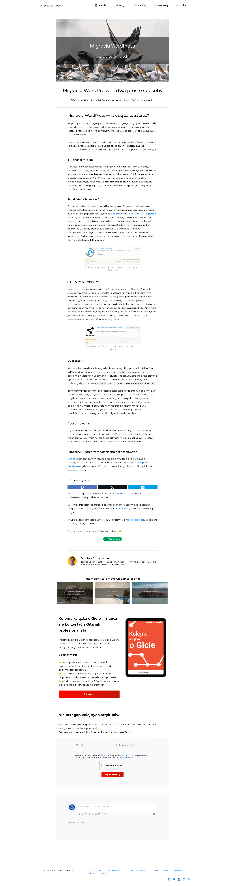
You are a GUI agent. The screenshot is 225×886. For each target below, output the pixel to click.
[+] (112, 814)
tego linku (123, 508)
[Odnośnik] (105, 814)
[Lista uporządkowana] (92, 814)
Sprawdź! (89, 694)
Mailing (91, 873)
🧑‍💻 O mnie (100, 5)
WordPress (124, 100)
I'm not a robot (114, 765)
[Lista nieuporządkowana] (95, 814)
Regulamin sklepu (138, 870)
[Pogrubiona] (79, 814)
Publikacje (178, 870)
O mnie (155, 870)
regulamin (103, 755)
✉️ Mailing (140, 5)
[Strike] (89, 814)
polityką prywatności (127, 757)
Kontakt (103, 873)
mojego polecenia (136, 519)
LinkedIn (73, 458)
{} (108, 814)
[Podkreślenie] (86, 814)
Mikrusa (121, 493)
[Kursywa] (82, 814)
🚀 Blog (120, 5)
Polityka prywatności (115, 870)
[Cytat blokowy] (99, 814)
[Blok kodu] (102, 814)
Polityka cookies (94, 870)
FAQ (166, 870)
